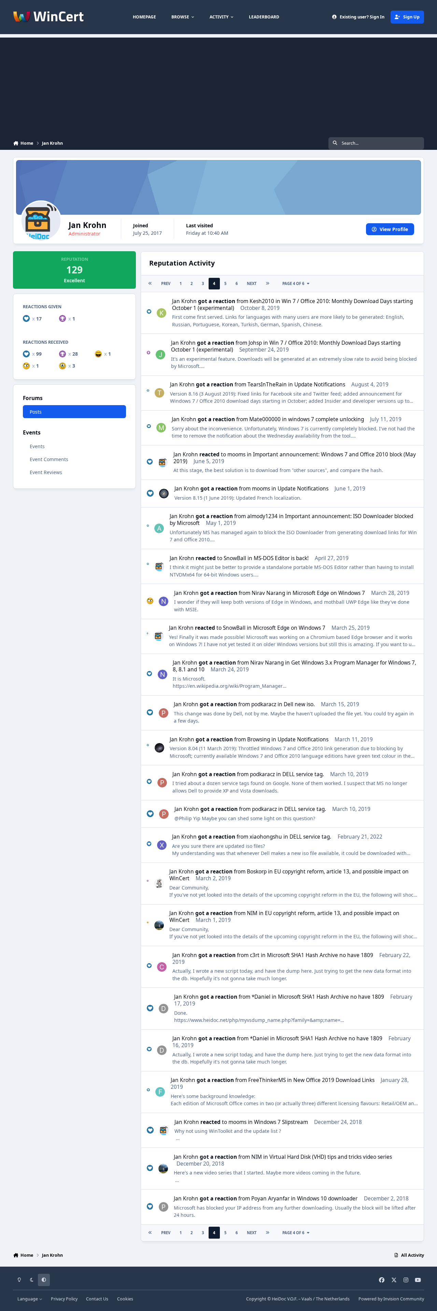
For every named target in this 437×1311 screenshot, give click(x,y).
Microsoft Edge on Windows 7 (329, 593)
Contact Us (97, 1299)
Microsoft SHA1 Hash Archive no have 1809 (320, 955)
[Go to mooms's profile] (164, 493)
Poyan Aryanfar (270, 1198)
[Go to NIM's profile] (159, 925)
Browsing (258, 739)
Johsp (255, 342)
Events (37, 446)
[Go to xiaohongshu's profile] (162, 845)
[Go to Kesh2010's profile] (161, 313)
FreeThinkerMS (267, 1080)
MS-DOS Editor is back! (281, 558)
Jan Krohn (184, 301)
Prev (165, 283)
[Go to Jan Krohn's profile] (163, 462)
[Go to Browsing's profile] (159, 748)
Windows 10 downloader (327, 1198)
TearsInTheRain (267, 384)
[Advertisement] (218, 85)
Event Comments (49, 459)
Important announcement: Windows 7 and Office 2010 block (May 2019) (294, 458)
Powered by (391, 1299)
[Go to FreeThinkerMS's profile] (160, 1092)
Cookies (125, 1299)
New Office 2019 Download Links (334, 1080)
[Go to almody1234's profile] (159, 528)
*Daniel (261, 996)
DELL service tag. (303, 774)
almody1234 (262, 516)
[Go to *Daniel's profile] (163, 1008)
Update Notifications (319, 384)
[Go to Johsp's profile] (160, 354)
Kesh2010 (262, 301)
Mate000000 (265, 419)
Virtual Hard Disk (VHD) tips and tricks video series (330, 1156)
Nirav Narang (268, 593)
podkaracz (263, 704)
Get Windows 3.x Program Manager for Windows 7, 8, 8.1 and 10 (294, 666)
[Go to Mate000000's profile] (161, 427)
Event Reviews (46, 472)
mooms (236, 454)
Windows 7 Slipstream (281, 1122)
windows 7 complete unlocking (326, 419)
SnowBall (235, 558)
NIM (252, 913)
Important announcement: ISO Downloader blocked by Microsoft (291, 520)
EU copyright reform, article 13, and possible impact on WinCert (289, 875)
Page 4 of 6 (293, 283)
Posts (36, 412)
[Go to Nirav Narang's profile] (163, 601)
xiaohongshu (266, 836)
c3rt (254, 955)
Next (251, 283)
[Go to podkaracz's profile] (163, 713)
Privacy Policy (64, 1299)
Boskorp (257, 871)
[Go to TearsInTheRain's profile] (159, 393)
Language (28, 1299)
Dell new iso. (299, 704)
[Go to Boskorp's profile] (159, 883)
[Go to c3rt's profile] (162, 967)
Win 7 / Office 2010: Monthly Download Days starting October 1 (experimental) (292, 305)
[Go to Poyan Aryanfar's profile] (163, 1207)
